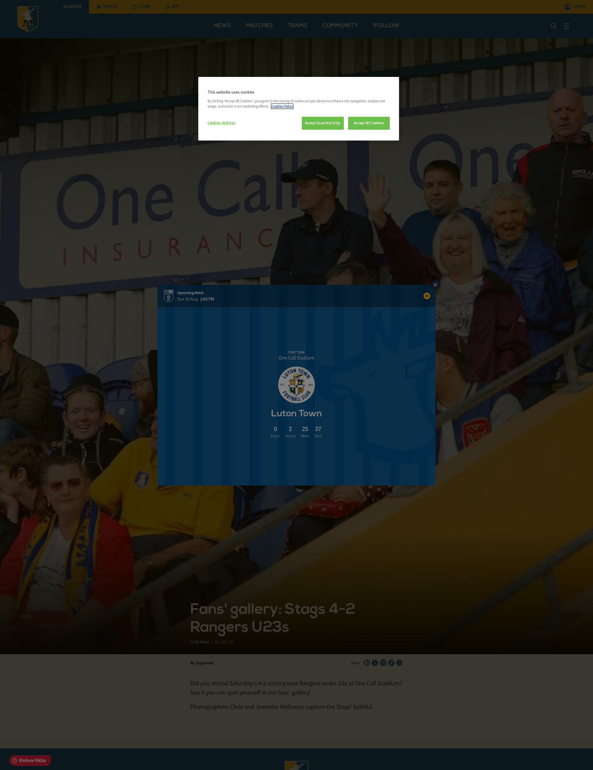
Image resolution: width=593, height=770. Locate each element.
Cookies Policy (282, 106)
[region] (298, 109)
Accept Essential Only (322, 123)
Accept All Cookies (369, 123)
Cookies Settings (221, 122)
